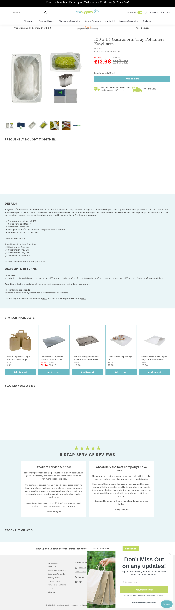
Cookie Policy (54, 581)
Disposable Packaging (69, 21)
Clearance (29, 21)
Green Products (93, 21)
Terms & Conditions (57, 585)
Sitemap (52, 592)
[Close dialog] (170, 554)
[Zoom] (45, 78)
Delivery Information (57, 570)
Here (65, 292)
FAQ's (50, 588)
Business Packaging (128, 21)
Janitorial (110, 21)
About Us (52, 566)
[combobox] (30, 12)
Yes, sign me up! (144, 589)
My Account (53, 563)
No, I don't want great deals (144, 602)
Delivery (147, 21)
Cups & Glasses (46, 21)
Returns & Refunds (56, 574)
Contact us (80, 571)
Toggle (140, 12)
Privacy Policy (54, 577)
